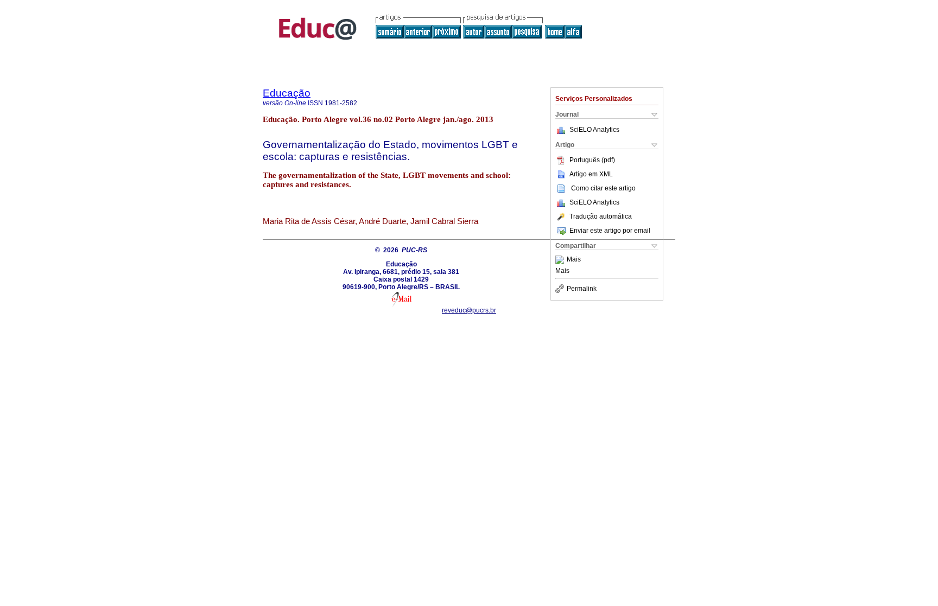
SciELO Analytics (594, 129)
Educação (286, 93)
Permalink (582, 288)
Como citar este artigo (603, 188)
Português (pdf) (592, 160)
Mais (574, 260)
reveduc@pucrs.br (469, 310)
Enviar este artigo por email (609, 230)
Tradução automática (600, 216)
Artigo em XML (591, 174)
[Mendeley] (561, 260)
